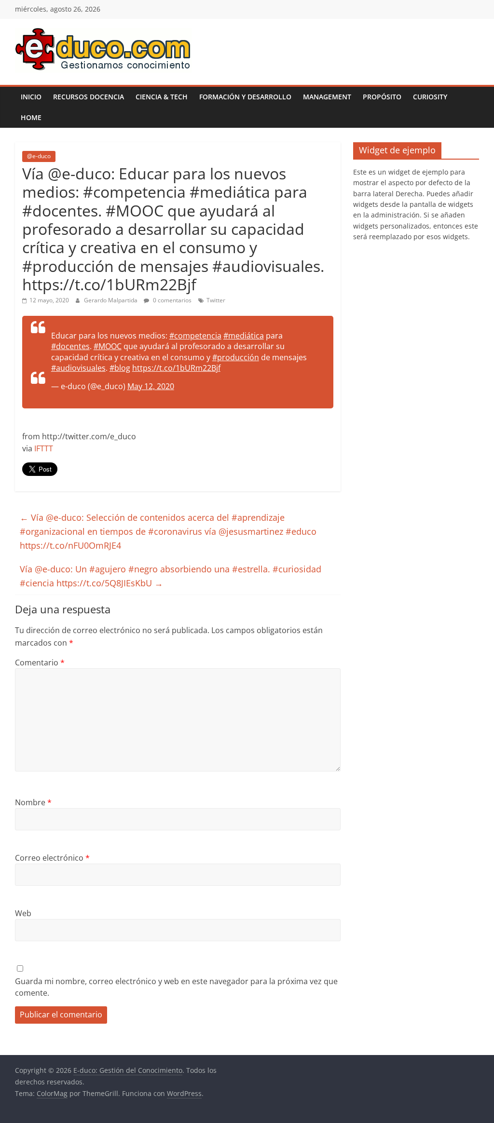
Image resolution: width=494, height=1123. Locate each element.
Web (23, 913)
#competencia (195, 335)
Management (327, 96)
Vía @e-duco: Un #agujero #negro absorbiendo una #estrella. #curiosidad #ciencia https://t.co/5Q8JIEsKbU (170, 576)
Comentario (40, 662)
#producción (235, 357)
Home (31, 117)
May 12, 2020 (150, 386)
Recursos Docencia (88, 96)
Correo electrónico (52, 857)
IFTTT (43, 448)
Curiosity (430, 96)
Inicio (31, 96)
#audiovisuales (78, 368)
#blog (120, 368)
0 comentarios (171, 300)
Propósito (382, 96)
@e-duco (39, 156)
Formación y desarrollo (245, 96)
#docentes (70, 346)
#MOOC (108, 346)
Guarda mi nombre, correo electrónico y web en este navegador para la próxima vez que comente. (176, 987)
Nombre (33, 802)
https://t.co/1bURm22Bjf (176, 368)
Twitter (215, 300)
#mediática (243, 335)
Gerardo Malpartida (111, 300)
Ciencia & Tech (162, 96)
